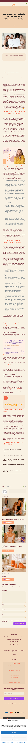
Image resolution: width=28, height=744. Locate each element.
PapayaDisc (17, 388)
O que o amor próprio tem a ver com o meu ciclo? (13, 470)
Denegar (14, 736)
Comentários (14, 672)
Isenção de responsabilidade (14, 682)
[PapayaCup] (14, 4)
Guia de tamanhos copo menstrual (14, 670)
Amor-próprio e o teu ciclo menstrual (11, 74)
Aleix (11, 491)
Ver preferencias (14, 739)
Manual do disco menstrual (15, 663)
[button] (26, 720)
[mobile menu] (2, 4)
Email (3, 609)
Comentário (4, 590)
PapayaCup (11, 388)
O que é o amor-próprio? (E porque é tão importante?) (14, 65)
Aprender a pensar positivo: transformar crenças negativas (13, 69)
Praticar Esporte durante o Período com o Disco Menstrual (13, 519)
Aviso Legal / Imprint (22, 742)
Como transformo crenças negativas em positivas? (13, 465)
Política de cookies (5, 742)
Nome (3, 604)
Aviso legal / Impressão (14, 675)
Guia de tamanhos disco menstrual (14, 665)
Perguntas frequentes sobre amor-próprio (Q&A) (13, 77)
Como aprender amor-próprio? (9, 67)
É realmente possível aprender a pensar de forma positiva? (13, 459)
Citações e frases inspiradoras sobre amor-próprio (13, 72)
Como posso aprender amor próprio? (14, 455)
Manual (14, 668)
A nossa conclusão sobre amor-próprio (11, 76)
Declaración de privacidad (13, 742)
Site (3, 614)
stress (16, 134)
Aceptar (14, 732)
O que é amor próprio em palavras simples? (12, 450)
